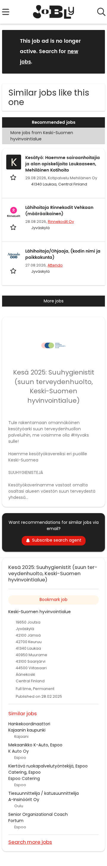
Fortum (15, 821)
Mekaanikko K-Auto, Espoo (35, 745)
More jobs (54, 301)
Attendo (55, 265)
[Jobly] (53, 12)
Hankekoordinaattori (29, 724)
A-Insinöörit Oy (23, 799)
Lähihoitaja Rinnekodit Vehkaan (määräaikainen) (59, 210)
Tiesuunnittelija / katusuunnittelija (43, 793)
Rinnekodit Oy (61, 221)
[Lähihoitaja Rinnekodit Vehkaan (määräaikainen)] (13, 211)
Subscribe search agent (56, 540)
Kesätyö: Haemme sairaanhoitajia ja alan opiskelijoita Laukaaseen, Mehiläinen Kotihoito (62, 164)
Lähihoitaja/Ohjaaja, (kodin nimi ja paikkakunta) (62, 254)
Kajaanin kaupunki (26, 730)
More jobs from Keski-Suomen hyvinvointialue (41, 136)
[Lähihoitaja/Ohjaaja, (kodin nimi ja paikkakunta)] (13, 255)
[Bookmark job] (14, 177)
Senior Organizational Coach (38, 814)
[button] (95, 51)
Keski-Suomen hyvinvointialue (39, 612)
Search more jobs (30, 841)
